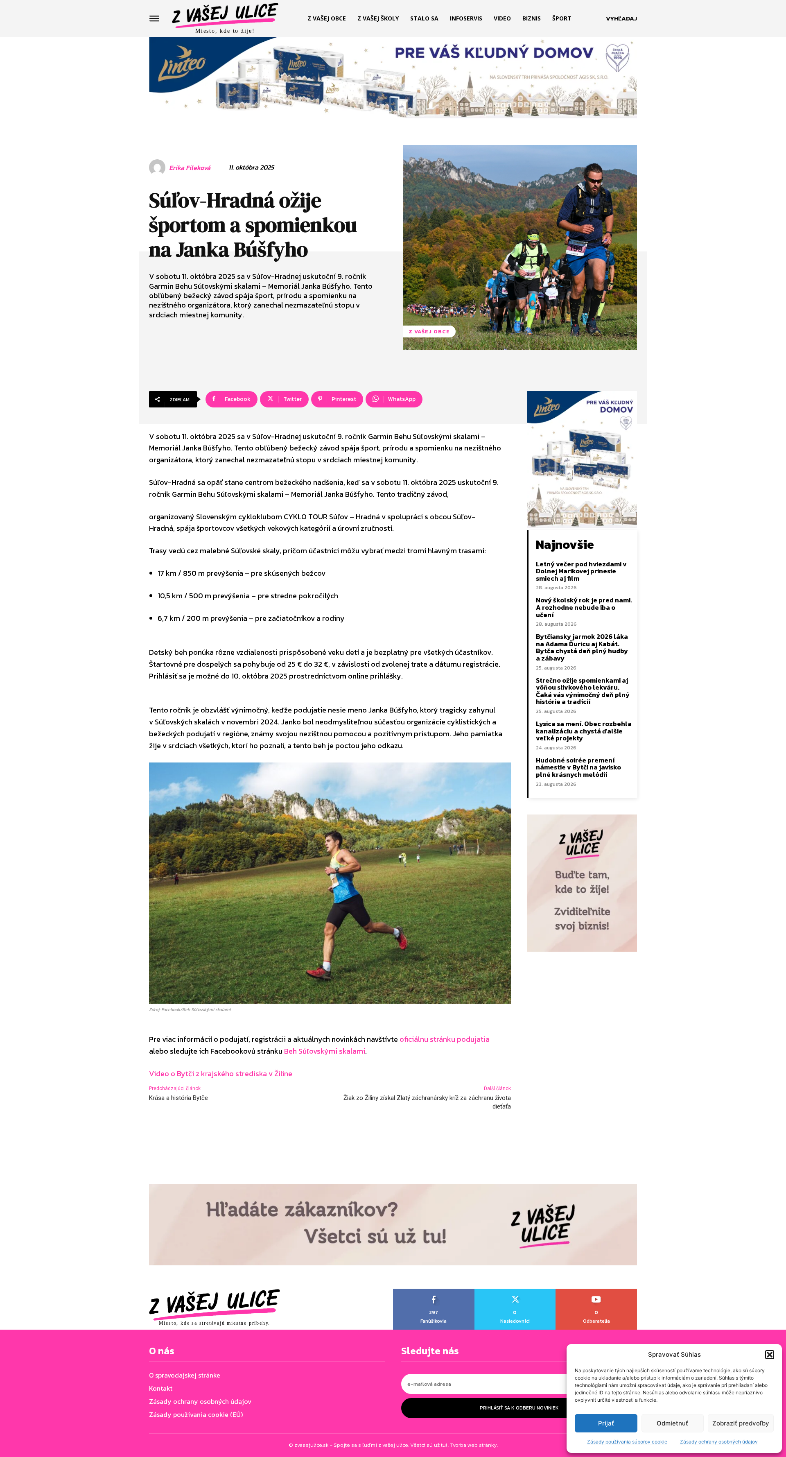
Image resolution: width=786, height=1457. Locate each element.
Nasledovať (515, 1291)
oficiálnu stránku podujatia (445, 1039)
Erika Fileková (189, 168)
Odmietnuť (672, 1423)
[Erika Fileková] (158, 167)
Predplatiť (596, 1291)
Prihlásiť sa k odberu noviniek (519, 1408)
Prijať (606, 1423)
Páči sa (434, 1291)
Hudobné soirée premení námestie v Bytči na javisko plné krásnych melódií (578, 767)
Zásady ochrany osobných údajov (719, 1442)
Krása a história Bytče (178, 1098)
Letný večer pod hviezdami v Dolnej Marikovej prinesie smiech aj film (581, 571)
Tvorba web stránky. (474, 1445)
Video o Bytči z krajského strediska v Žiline (220, 1073)
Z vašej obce (429, 331)
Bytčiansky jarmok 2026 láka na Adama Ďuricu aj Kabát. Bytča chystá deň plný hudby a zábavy (582, 647)
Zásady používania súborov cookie (627, 1442)
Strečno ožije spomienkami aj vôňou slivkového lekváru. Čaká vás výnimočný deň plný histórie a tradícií (583, 691)
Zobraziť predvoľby (740, 1423)
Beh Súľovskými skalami (324, 1051)
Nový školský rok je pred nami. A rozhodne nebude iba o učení (584, 607)
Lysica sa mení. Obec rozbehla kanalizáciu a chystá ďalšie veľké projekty (584, 731)
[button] (770, 1355)
